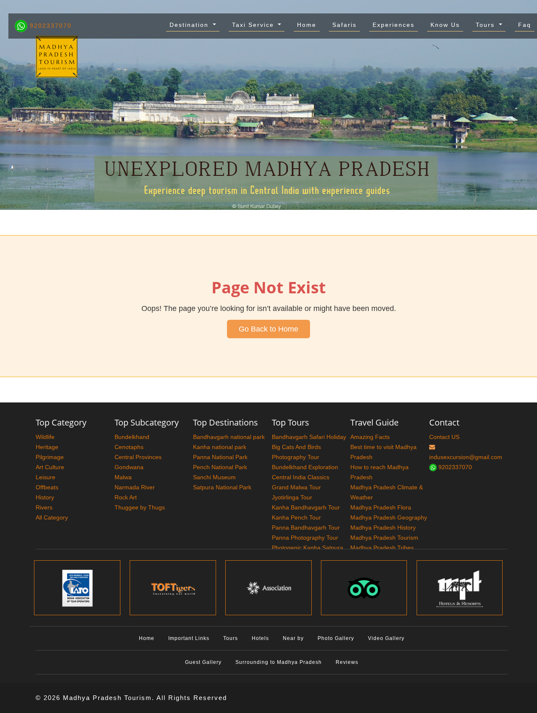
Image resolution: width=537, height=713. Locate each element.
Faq (524, 24)
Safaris (344, 24)
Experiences (393, 24)
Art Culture (50, 467)
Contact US (444, 437)
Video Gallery (386, 638)
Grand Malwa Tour (296, 487)
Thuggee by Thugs (140, 507)
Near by (293, 638)
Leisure (45, 477)
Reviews (347, 662)
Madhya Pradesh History (383, 527)
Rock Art (126, 497)
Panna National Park (220, 457)
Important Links (188, 638)
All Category (52, 517)
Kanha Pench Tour (296, 517)
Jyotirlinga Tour (292, 497)
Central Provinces (138, 457)
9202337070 (49, 25)
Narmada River (135, 487)
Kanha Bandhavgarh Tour (306, 507)
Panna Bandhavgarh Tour (306, 527)
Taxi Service (254, 24)
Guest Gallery (203, 662)
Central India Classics (300, 477)
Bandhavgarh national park (229, 437)
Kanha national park (219, 447)
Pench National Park (220, 467)
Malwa (123, 477)
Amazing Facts (370, 437)
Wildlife (45, 437)
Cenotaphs (129, 447)
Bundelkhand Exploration (305, 467)
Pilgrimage (50, 457)
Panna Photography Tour (305, 537)
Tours (486, 24)
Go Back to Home (268, 329)
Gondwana (129, 467)
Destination (190, 24)
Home (306, 24)
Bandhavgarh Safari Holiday (309, 437)
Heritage (47, 447)
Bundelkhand (132, 437)
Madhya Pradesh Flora (380, 507)
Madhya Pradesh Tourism (384, 537)
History (45, 497)
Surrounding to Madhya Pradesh (278, 662)
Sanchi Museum (214, 477)
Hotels (260, 638)
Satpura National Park (222, 487)
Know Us (445, 24)
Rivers (44, 507)
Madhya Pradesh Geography (388, 517)
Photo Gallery (336, 638)
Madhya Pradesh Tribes (382, 547)
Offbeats (47, 487)
